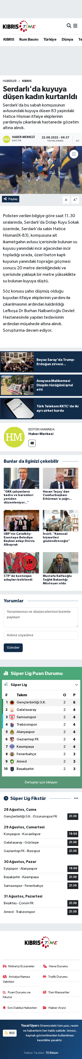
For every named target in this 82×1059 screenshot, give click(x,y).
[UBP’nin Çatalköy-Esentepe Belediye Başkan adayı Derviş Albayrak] (21, 520)
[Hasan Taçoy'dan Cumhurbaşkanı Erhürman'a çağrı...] (60, 478)
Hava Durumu (58, 966)
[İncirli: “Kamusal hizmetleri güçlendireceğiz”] (60, 520)
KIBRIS (8, 40)
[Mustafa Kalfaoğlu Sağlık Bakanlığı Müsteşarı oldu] (60, 562)
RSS (12, 1033)
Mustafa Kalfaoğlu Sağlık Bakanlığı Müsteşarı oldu (57, 579)
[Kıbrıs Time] (19, 26)
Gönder (13, 647)
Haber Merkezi (40, 434)
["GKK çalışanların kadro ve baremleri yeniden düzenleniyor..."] (21, 478)
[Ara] (69, 26)
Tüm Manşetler (59, 992)
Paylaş (13, 199)
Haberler (10, 81)
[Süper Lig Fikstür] (76, 798)
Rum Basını (28, 40)
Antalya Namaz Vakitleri (16, 979)
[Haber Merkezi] (14, 437)
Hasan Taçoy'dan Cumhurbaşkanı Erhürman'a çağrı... (57, 495)
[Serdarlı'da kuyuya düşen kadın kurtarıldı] (41, 170)
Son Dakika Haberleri (22, 1007)
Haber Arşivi (57, 1007)
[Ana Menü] (75, 26)
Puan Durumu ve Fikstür (17, 995)
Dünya (67, 40)
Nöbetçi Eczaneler (21, 966)
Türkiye (49, 40)
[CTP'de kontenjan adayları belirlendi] (21, 562)
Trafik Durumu (58, 976)
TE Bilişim (51, 1052)
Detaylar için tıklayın (41, 782)
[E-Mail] (32, 443)
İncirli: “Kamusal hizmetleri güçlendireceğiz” (56, 537)
